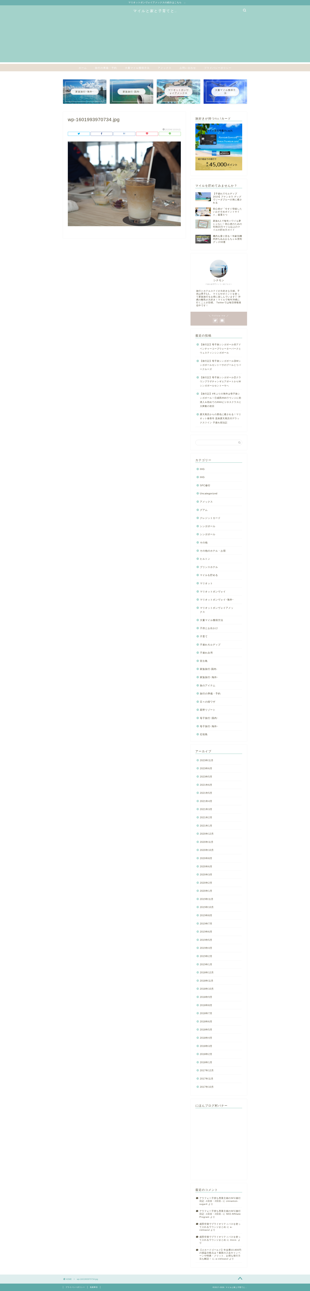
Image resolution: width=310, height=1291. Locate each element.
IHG (202, 469)
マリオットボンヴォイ (213, 591)
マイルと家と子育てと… (155, 11)
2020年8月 (206, 858)
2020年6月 (206, 866)
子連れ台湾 (206, 652)
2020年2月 (206, 882)
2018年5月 (206, 1029)
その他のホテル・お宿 (213, 550)
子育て (204, 636)
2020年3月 (206, 874)
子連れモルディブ (210, 644)
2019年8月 (206, 915)
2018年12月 (207, 972)
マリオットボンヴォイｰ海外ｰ (217, 599)
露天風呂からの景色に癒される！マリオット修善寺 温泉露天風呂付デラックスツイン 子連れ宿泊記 (220, 418)
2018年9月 (206, 997)
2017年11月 (206, 1078)
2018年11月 (206, 980)
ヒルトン (205, 558)
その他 (204, 542)
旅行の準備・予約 (106, 67)
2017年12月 (207, 1070)
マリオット (206, 583)
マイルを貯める (209, 575)
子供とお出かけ (209, 628)
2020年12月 (207, 833)
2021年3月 (206, 809)
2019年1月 (206, 964)
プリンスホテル (209, 567)
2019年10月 (207, 907)
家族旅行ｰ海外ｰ (209, 677)
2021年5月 (206, 793)
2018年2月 (206, 1054)
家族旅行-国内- (208, 669)
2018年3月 (206, 1046)
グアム (204, 510)
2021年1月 (206, 825)
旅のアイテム (207, 685)
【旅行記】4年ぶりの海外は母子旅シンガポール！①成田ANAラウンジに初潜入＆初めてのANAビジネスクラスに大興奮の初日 (220, 400)
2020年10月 (207, 850)
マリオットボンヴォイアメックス (216, 609)
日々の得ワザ (207, 701)
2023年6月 (206, 768)
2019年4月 (206, 948)
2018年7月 (206, 1013)
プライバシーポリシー (218, 67)
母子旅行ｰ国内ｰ (209, 718)
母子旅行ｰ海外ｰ (209, 726)
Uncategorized (208, 493)
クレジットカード (210, 518)
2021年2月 (206, 817)
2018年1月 (206, 1062)
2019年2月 (206, 956)
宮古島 (204, 661)
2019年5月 (206, 939)
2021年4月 (206, 801)
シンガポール (207, 526)
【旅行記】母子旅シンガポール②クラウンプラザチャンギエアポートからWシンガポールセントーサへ (220, 381)
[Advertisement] (155, 39)
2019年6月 (206, 931)
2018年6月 (206, 1021)
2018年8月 (206, 1005)
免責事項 (94, 1287)
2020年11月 (206, 842)
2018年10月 (207, 988)
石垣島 (204, 734)
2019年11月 (206, 899)
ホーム (83, 67)
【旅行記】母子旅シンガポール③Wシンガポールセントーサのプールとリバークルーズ (220, 365)
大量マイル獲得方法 (137, 67)
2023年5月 (206, 776)
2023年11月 (206, 760)
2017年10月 (207, 1086)
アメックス (164, 67)
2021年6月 (206, 784)
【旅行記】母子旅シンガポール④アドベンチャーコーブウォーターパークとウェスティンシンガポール (220, 348)
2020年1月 (206, 890)
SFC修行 (205, 485)
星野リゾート (207, 709)
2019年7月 (206, 923)
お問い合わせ (188, 67)
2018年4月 (206, 1037)
